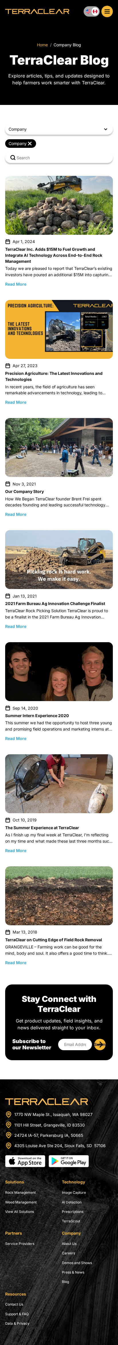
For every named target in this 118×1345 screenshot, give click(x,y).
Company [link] (18, 143)
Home (42, 44)
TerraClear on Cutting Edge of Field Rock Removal (53, 939)
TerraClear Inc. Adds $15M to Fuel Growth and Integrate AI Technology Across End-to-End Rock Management (53, 255)
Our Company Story (24, 491)
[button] (59, 129)
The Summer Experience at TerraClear (42, 827)
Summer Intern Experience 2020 (37, 715)
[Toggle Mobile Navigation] (107, 11)
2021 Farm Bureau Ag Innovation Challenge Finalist (55, 603)
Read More (15, 284)
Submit (100, 1044)
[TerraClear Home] (37, 11)
